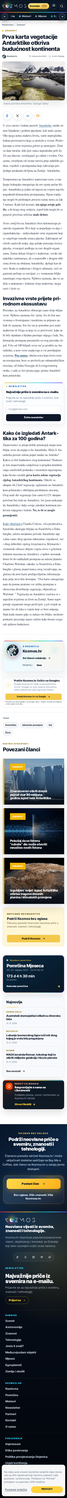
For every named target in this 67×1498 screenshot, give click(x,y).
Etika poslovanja (16, 1450)
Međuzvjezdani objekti (20, 1352)
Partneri (10, 1414)
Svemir (10, 1321)
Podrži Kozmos (31, 938)
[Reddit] (49, 1257)
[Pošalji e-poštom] (38, 116)
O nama (10, 1426)
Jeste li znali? (14, 1346)
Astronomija (13, 1327)
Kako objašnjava (12, 524)
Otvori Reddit (23, 1104)
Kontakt (10, 1420)
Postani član (30, 1183)
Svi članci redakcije (34, 658)
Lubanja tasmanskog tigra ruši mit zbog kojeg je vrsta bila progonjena (31, 1037)
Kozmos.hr (32, 651)
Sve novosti (13, 1071)
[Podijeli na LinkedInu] (28, 115)
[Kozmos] (14, 6)
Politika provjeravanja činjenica (26, 1456)
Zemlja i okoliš (15, 1371)
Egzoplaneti (57, 16)
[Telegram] (41, 1257)
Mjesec (38, 16)
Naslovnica (8, 25)
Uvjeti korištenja (16, 1463)
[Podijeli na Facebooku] (7, 115)
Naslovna (11, 1388)
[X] (25, 1257)
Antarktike (45, 125)
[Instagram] (33, 1257)
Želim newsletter (33, 417)
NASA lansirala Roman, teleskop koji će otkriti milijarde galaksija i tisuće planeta (31, 1056)
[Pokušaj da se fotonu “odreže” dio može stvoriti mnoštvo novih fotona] (34, 831)
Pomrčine (11, 1395)
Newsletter (12, 1407)
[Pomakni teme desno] (62, 16)
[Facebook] (17, 1257)
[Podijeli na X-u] (17, 115)
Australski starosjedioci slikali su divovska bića (33, 1017)
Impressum (13, 1444)
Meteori (22, 16)
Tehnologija (13, 1340)
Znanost (21, 25)
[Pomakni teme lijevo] (5, 16)
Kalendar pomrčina (33, 986)
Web (39, 665)
